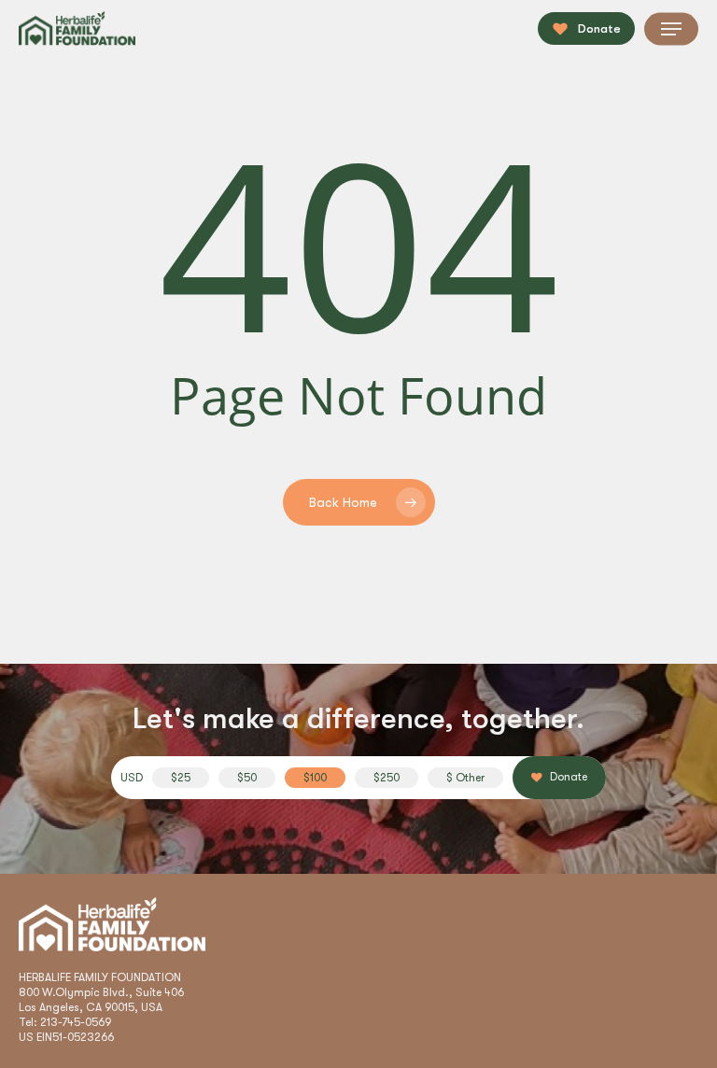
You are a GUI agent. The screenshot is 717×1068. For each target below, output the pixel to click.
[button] (671, 29)
